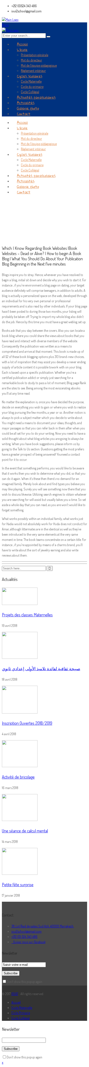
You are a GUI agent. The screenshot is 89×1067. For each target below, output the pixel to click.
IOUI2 (14, 994)
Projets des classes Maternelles (27, 614)
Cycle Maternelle (21, 1008)
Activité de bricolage (18, 777)
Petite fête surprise (17, 884)
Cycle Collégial (20, 1018)
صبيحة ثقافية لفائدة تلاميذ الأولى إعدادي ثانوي (41, 668)
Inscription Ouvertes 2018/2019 (27, 723)
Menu (5, 25)
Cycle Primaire (20, 1013)
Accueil (16, 1002)
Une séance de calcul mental (25, 830)
